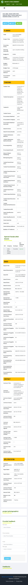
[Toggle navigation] (4, 8)
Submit (7, 558)
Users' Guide (19, 4)
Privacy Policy (19, 581)
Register (8, 4)
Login (13, 4)
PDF (6, 23)
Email (4, 541)
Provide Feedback (9, 521)
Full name (5, 524)
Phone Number (6, 533)
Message (5, 546)
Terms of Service (9, 581)
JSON (19, 23)
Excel (13, 23)
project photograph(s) (10, 511)
